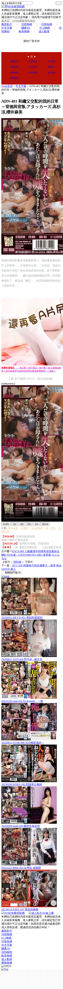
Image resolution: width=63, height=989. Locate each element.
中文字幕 (33, 67)
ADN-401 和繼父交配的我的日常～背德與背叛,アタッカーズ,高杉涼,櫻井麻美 (30, 90)
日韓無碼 (26, 24)
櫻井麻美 (13, 528)
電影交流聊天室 (28, 547)
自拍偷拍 (14, 72)
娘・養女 (51, 528)
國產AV (25, 27)
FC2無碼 (45, 27)
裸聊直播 (14, 78)
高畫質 (25, 528)
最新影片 (6, 24)
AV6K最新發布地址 (23, 20)
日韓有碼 (46, 24)
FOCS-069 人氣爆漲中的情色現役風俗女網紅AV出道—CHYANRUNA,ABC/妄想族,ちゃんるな (30, 555)
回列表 (17, 562)
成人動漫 (44, 31)
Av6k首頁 (7, 86)
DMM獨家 (37, 528)
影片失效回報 (45, 378)
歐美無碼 (24, 31)
